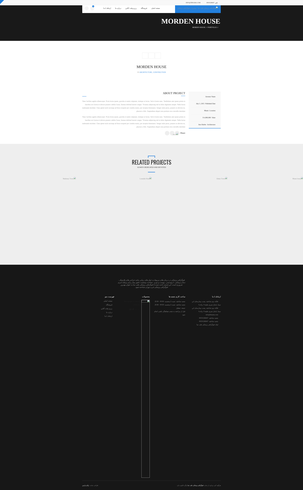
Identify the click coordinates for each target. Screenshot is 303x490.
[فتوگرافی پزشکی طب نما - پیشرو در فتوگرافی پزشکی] (197, 8)
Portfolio (212, 27)
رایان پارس (85, 485)
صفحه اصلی (108, 301)
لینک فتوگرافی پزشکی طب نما (207, 325)
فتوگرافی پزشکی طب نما (195, 485)
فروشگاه (109, 305)
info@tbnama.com (193, 3)
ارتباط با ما (108, 316)
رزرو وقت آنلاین (106, 308)
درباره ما (109, 312)
